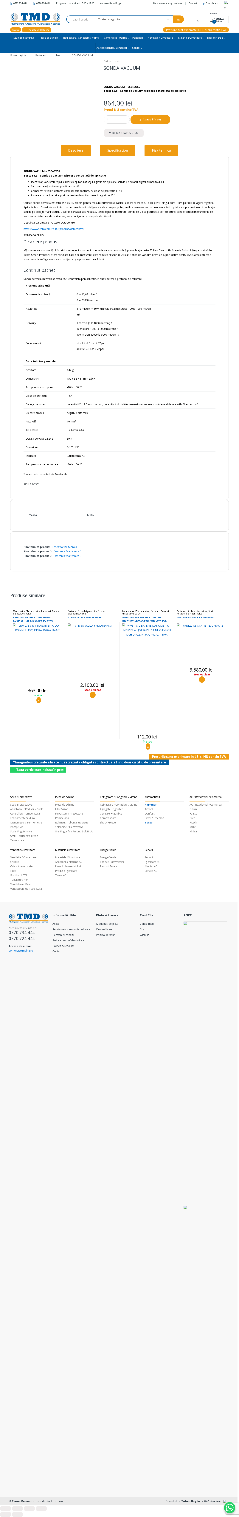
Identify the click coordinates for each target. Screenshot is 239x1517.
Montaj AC (151, 866)
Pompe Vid (16, 827)
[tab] (76, 150)
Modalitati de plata (107, 923)
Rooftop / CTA (18, 875)
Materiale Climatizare (190, 37)
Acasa (56, 923)
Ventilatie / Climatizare (160, 37)
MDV (192, 827)
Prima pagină (18, 55)
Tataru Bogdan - (201, 1501)
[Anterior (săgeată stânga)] (5, 1514)
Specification (117, 150)
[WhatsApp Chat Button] (229, 1507)
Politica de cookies (63, 946)
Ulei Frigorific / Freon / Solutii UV (74, 831)
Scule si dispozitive (23, 37)
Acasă (15, 29)
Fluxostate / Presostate (69, 813)
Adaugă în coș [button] (37, 700)
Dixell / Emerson (154, 818)
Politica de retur (105, 935)
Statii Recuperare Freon (195, 612)
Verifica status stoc (124, 133)
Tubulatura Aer (19, 879)
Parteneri (137, 37)
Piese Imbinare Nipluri (68, 866)
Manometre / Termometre (26, 611)
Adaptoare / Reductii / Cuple (26, 809)
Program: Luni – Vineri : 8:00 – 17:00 (75, 3)
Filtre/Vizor (61, 809)
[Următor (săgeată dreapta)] (17, 1514)
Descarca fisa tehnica (64, 547)
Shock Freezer (108, 822)
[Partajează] (17, 1508)
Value (28, 613)
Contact (193, 3)
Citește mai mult (92, 695)
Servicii (136, 47)
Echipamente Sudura (22, 818)
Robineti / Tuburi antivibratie (71, 822)
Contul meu (212, 3)
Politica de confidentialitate (68, 940)
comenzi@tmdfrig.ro (111, 3)
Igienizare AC (152, 862)
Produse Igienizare (66, 871)
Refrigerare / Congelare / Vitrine (81, 37)
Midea (193, 831)
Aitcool (149, 809)
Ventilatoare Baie (20, 884)
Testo (59, 55)
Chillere (14, 862)
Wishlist (144, 935)
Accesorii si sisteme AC (68, 862)
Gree (192, 818)
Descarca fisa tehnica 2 (67, 551)
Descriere (75, 150)
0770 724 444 (43, 3)
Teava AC (60, 875)
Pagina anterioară (38, 29)
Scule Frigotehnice (87, 611)
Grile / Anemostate (21, 866)
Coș (142, 929)
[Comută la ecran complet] (29, 1508)
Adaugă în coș (152, 119)
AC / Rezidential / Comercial (112, 47)
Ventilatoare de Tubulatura (26, 888)
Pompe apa (62, 818)
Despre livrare (104, 929)
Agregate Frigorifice (111, 809)
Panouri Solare (108, 866)
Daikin (193, 809)
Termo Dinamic (22, 1501)
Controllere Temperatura (25, 813)
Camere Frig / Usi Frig (115, 37)
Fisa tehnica (161, 150)
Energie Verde (215, 37)
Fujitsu (193, 813)
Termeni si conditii (63, 935)
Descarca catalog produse (167, 3)
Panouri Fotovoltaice (112, 862)
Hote (13, 871)
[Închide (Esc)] (5, 1508)
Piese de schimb (49, 37)
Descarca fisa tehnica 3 (67, 556)
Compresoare (108, 818)
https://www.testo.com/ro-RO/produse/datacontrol (54, 229)
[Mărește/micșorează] (41, 1508)
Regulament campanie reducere (71, 929)
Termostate (17, 840)
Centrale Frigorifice (111, 813)
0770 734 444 (20, 3)
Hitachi (194, 822)
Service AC (151, 871)
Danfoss (150, 813)
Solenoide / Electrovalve (69, 827)
